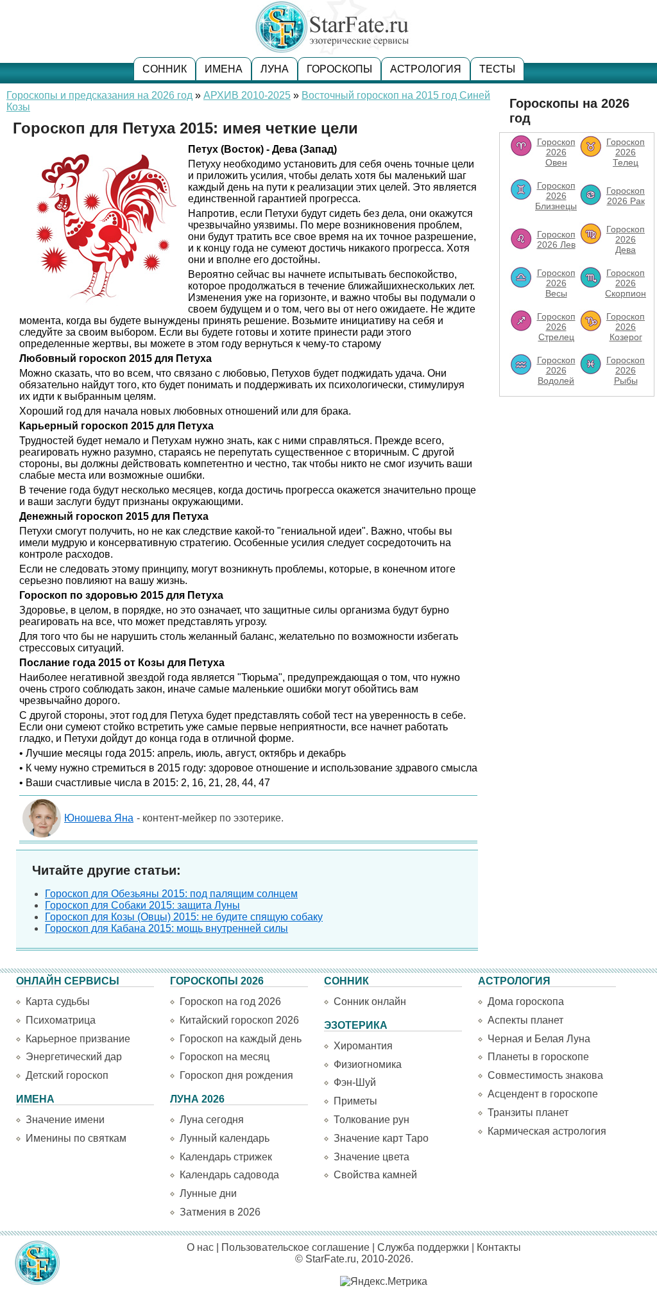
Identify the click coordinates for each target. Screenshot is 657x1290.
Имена (224, 69)
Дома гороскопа (526, 1001)
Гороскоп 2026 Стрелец (556, 326)
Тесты (497, 69)
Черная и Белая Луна (539, 1038)
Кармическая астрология (547, 1131)
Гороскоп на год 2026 (230, 1001)
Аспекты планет (525, 1020)
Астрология (425, 69)
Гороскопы (339, 69)
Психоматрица (61, 1020)
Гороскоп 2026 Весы (556, 283)
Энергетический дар (74, 1056)
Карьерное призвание (78, 1038)
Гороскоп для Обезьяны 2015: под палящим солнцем (171, 893)
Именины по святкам (76, 1138)
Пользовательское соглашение (295, 1247)
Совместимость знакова (545, 1075)
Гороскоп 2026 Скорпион (625, 283)
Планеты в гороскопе (538, 1056)
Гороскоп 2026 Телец (625, 152)
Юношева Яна (98, 818)
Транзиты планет (528, 1112)
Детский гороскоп (67, 1075)
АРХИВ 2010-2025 (247, 95)
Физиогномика (368, 1064)
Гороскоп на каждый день (241, 1038)
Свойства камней (375, 1174)
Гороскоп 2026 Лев (556, 239)
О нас (200, 1247)
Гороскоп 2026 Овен (556, 152)
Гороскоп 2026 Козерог (625, 326)
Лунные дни (208, 1193)
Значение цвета (371, 1156)
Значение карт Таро (381, 1138)
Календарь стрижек (226, 1156)
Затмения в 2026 (220, 1212)
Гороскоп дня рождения (236, 1075)
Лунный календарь (224, 1138)
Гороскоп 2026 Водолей (556, 370)
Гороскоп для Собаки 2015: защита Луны (142, 905)
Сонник (164, 69)
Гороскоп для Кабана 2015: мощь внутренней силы (166, 928)
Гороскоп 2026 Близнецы (556, 195)
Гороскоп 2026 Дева (625, 239)
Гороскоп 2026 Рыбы (625, 370)
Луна (274, 69)
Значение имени (65, 1119)
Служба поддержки (423, 1247)
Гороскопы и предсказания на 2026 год (99, 95)
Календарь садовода (229, 1174)
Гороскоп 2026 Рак (625, 195)
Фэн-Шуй (355, 1082)
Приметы (355, 1101)
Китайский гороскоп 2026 (239, 1020)
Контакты (499, 1247)
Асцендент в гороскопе (543, 1093)
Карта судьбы (58, 1001)
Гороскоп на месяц (224, 1056)
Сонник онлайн (370, 1001)
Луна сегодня (212, 1119)
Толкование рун (371, 1119)
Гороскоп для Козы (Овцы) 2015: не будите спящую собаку (184, 916)
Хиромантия (363, 1045)
